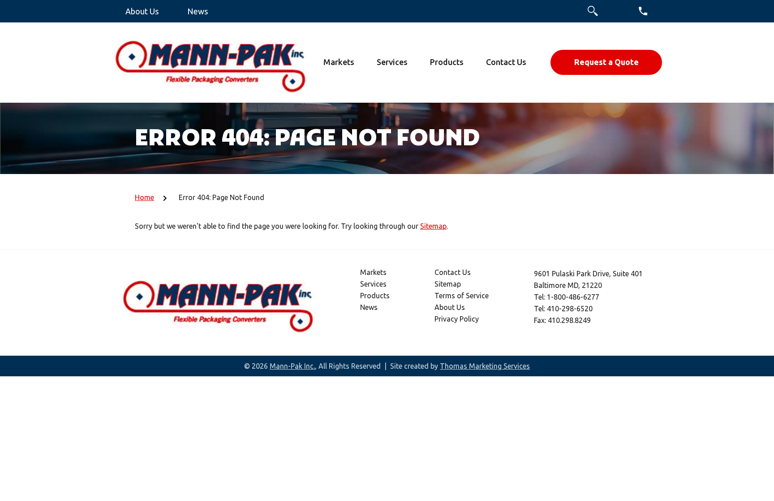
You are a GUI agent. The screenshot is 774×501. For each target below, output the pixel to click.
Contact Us (452, 272)
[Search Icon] (592, 11)
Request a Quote (606, 61)
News (369, 307)
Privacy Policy (456, 319)
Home (144, 197)
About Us (449, 307)
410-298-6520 (570, 309)
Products (375, 296)
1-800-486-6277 (573, 297)
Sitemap (433, 226)
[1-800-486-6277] (643, 11)
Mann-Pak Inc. (292, 366)
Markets (373, 272)
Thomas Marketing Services (485, 366)
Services (373, 284)
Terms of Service (461, 296)
